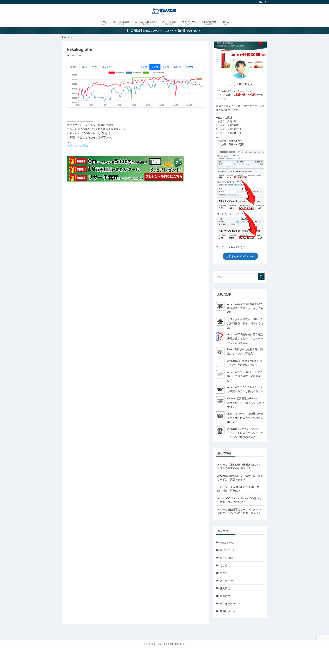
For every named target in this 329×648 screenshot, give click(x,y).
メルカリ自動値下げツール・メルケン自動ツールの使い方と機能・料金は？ (239, 511)
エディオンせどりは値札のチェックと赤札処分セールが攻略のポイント (245, 417)
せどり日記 (226, 557)
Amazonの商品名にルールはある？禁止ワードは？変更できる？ (240, 477)
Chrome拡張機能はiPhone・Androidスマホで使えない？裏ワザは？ (245, 402)
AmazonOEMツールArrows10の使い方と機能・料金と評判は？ (239, 500)
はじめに (225, 565)
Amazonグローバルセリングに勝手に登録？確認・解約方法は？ (244, 376)
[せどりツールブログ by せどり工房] (164, 11)
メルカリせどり (229, 580)
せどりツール (227, 550)
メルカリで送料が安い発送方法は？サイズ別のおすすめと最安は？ (239, 466)
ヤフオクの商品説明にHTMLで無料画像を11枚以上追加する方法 (245, 323)
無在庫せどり (227, 603)
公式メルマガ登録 (77, 145)
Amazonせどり (228, 542)
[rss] (260, 2)
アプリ (224, 573)
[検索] (265, 2)
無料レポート (227, 611)
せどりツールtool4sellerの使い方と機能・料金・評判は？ (238, 488)
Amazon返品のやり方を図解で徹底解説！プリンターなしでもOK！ (245, 308)
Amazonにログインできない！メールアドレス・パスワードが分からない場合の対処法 (245, 433)
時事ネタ (225, 596)
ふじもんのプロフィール (240, 256)
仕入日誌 (225, 588)
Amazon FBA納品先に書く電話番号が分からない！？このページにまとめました (245, 338)
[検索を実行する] (261, 276)
